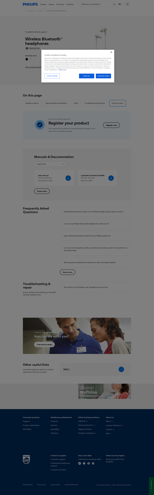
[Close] (111, 52)
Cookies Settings (52, 76)
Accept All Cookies (103, 76)
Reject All (87, 76)
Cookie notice (62, 70)
